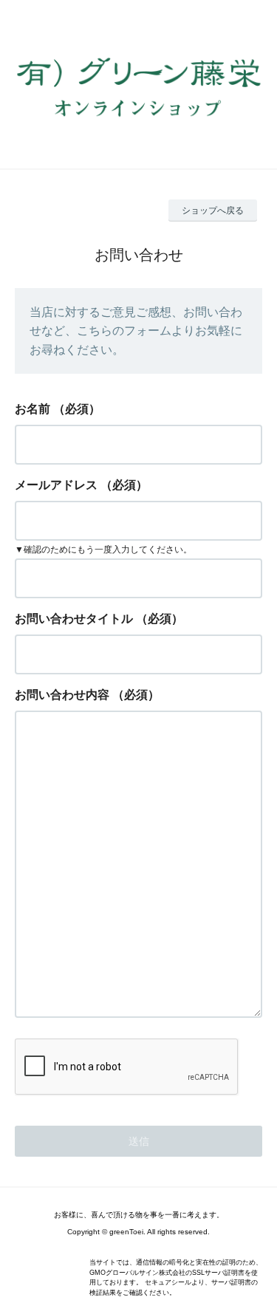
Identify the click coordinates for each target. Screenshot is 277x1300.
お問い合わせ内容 (62, 694)
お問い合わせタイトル (74, 618)
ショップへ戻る (213, 210)
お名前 (32, 409)
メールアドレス (56, 485)
